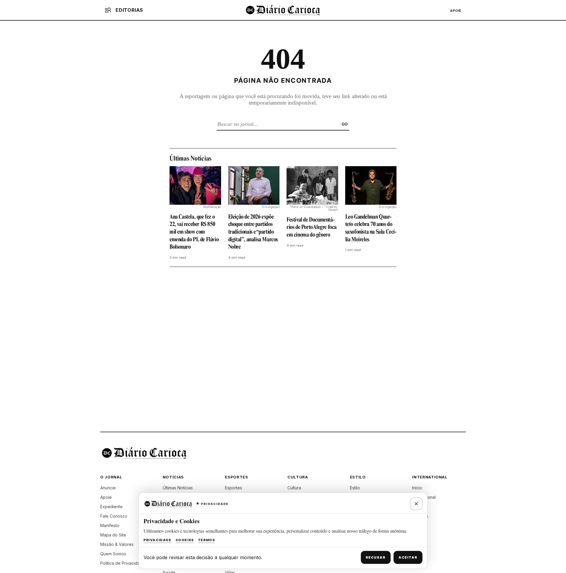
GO (345, 124)
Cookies (185, 540)
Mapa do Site (113, 534)
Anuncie (108, 487)
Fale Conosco (113, 515)
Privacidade (158, 540)
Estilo (355, 487)
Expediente (111, 506)
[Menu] (108, 10)
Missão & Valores (117, 544)
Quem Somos (113, 553)
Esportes (233, 487)
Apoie (455, 11)
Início (417, 487)
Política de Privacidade (122, 563)
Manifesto (109, 525)
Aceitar (408, 557)
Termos (206, 540)
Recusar (376, 557)
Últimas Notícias (178, 487)
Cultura (294, 487)
